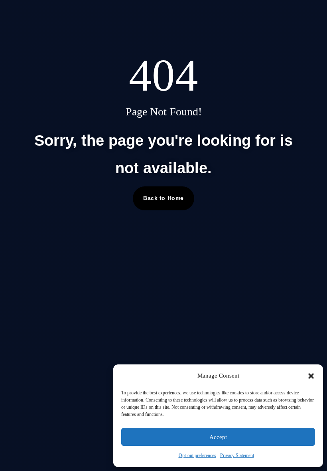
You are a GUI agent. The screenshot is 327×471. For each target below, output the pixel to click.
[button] (311, 376)
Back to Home (163, 198)
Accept (218, 437)
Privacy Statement (237, 455)
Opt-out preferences (197, 455)
